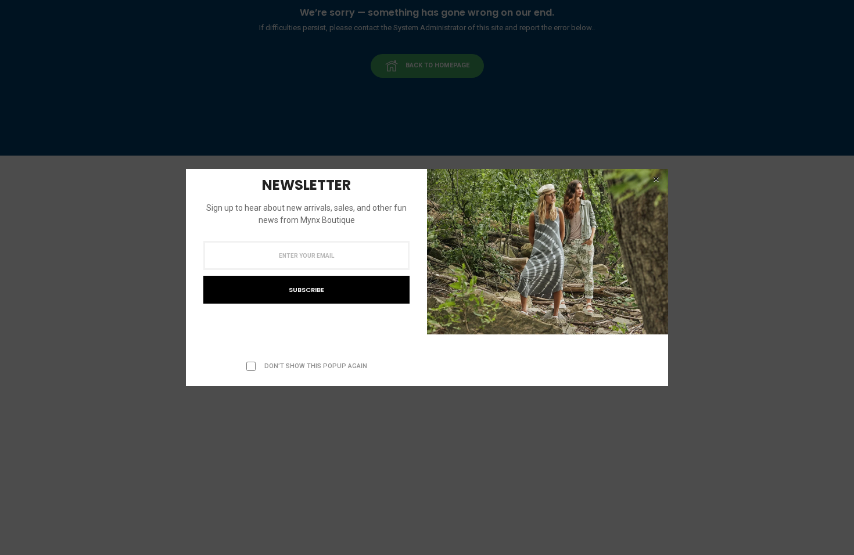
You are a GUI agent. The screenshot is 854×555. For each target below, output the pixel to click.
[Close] (656, 179)
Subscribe (306, 289)
